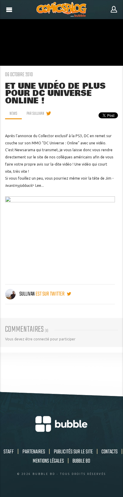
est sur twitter (50, 294)
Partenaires (33, 451)
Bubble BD (81, 461)
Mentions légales (48, 461)
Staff (9, 451)
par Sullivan (35, 113)
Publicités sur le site (73, 451)
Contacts (110, 451)
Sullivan (27, 294)
